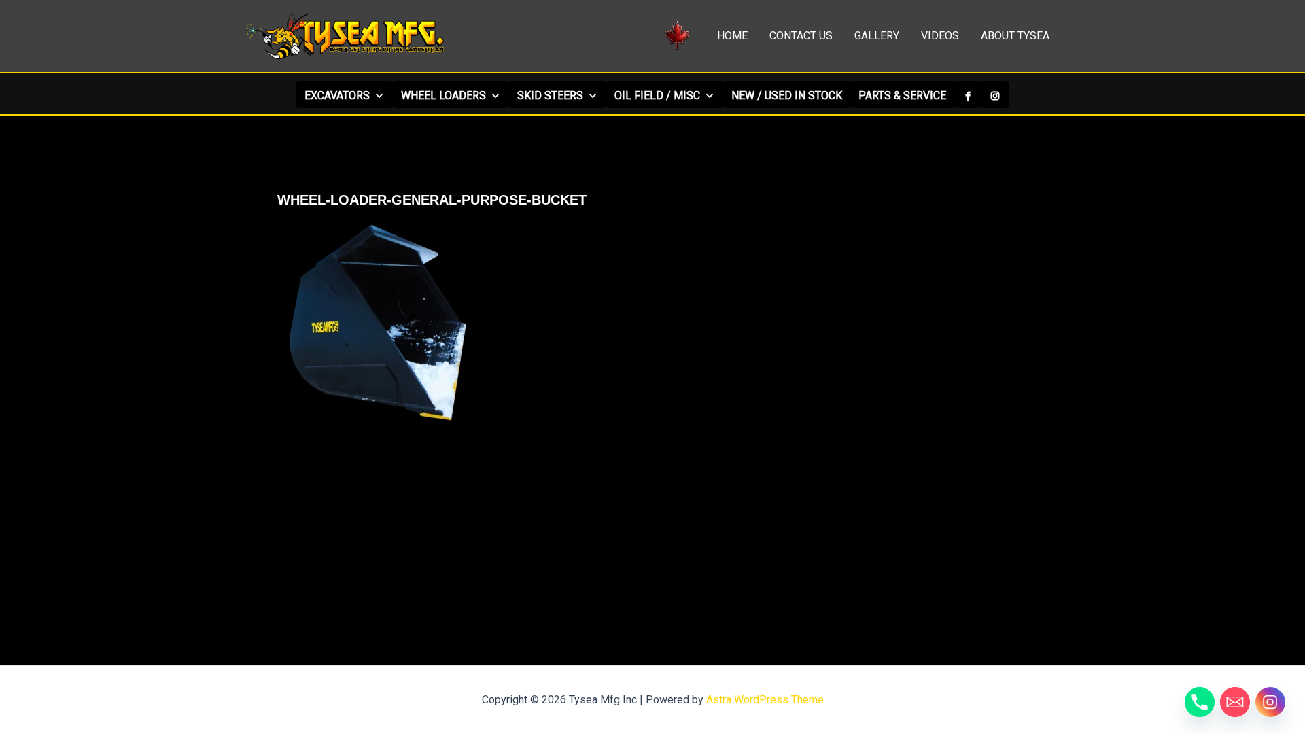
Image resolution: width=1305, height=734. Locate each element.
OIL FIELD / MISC (657, 95)
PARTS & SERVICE (902, 95)
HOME (732, 35)
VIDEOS (940, 35)
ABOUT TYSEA (1015, 35)
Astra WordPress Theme (765, 699)
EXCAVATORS (337, 95)
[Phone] (1200, 702)
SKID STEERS (550, 95)
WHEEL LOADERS (443, 95)
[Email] (1235, 702)
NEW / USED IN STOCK (786, 95)
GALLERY (876, 35)
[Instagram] (995, 94)
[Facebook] (967, 94)
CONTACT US (801, 35)
